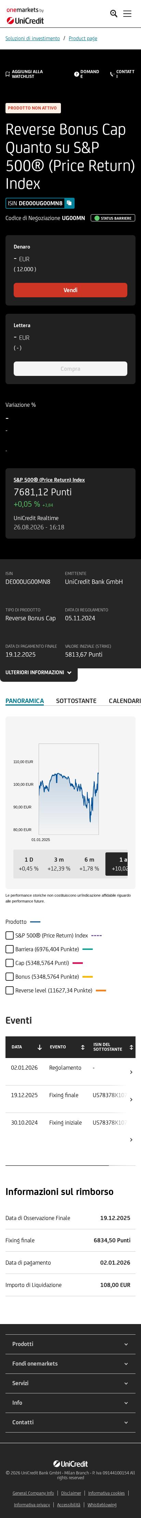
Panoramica (24, 700)
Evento (58, 1046)
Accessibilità (68, 1504)
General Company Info (33, 1493)
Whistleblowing (102, 1504)
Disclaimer (71, 1493)
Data (17, 1046)
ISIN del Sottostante (107, 1047)
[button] (28, 864)
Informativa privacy (32, 1504)
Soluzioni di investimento (32, 38)
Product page (83, 38)
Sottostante (76, 700)
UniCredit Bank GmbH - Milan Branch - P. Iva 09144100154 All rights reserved (78, 1475)
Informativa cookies (106, 1493)
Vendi (70, 290)
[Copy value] (69, 202)
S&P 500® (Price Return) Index (49, 480)
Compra (70, 368)
